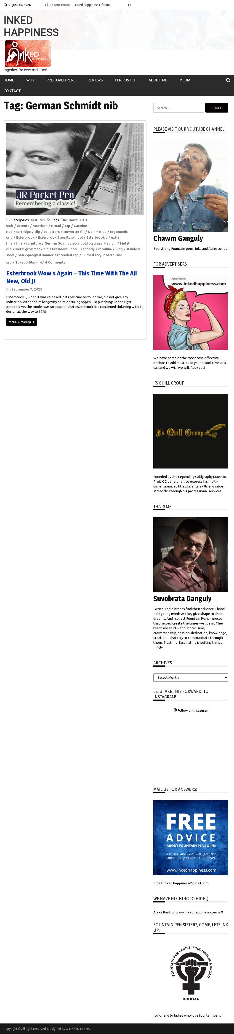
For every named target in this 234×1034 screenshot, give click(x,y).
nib (45, 249)
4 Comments (55, 262)
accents (23, 226)
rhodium (105, 249)
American (40, 226)
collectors (52, 232)
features (38, 220)
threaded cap (67, 255)
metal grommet (27, 249)
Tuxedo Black (26, 262)
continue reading (19, 321)
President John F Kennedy (73, 249)
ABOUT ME (158, 80)
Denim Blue (97, 232)
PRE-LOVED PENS (61, 80)
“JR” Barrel (70, 220)
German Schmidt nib (61, 243)
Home (9, 80)
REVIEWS (95, 80)
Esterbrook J (96, 237)
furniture (33, 243)
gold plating (90, 243)
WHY (30, 80)
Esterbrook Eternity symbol (60, 237)
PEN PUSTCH (125, 80)
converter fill (73, 232)
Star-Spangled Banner (35, 255)
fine (19, 243)
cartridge (23, 232)
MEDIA (185, 80)
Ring (119, 249)
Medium (110, 243)
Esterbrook (25, 237)
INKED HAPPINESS (31, 26)
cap (67, 226)
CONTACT (12, 91)
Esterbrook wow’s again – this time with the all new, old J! (71, 277)
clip (37, 232)
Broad (56, 226)
